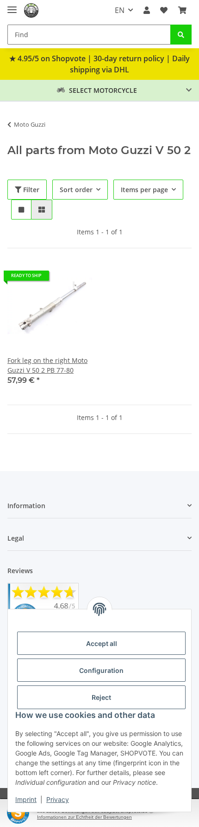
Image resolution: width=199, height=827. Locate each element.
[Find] (181, 35)
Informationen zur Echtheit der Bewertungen (84, 817)
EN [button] (119, 10)
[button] (146, 10)
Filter (30, 189)
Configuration (101, 670)
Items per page (144, 189)
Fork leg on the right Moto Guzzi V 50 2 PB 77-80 (47, 365)
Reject (101, 697)
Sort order (76, 189)
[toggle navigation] (12, 6)
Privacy (57, 799)
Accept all (101, 643)
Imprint (26, 799)
